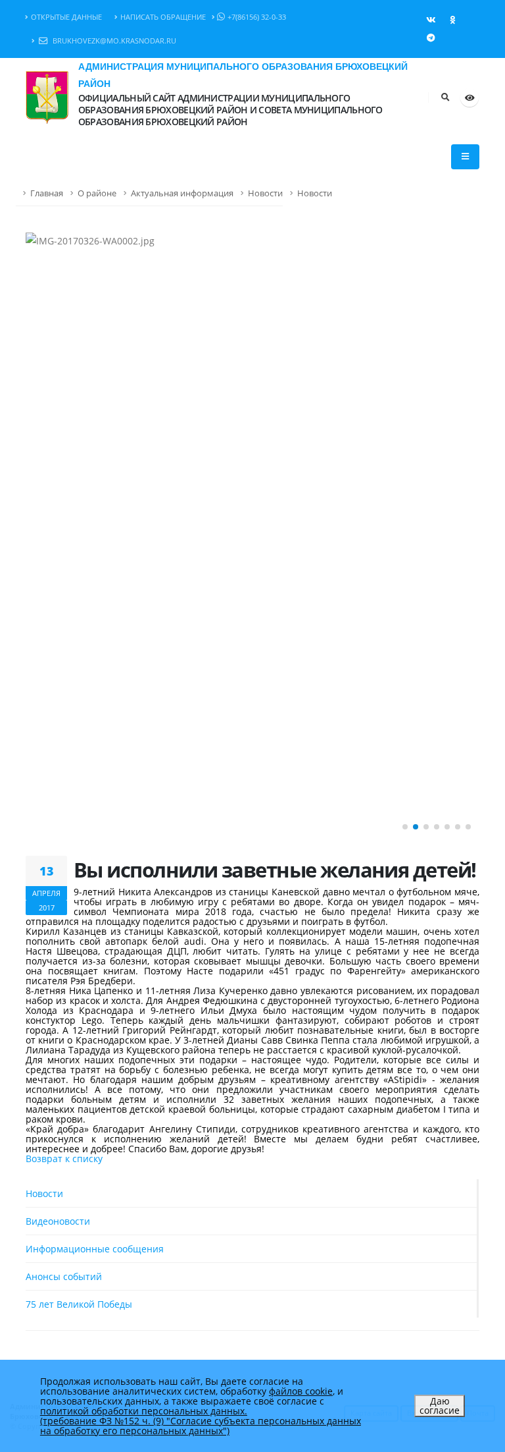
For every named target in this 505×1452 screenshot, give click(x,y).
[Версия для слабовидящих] (469, 97)
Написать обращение (163, 17)
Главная (46, 193)
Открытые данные (66, 17)
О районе (97, 193)
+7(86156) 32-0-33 (257, 17)
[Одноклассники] (452, 20)
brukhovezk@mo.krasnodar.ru (113, 40)
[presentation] (42, 535)
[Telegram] (430, 37)
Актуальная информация (182, 193)
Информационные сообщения (95, 1249)
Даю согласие (440, 1405)
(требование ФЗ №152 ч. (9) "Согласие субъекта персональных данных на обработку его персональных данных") (200, 1425)
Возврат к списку (64, 1158)
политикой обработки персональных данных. (143, 1411)
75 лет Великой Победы (79, 1304)
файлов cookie (301, 1391)
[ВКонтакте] (430, 20)
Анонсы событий (64, 1276)
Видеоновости (58, 1221)
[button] (405, 827)
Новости (265, 193)
